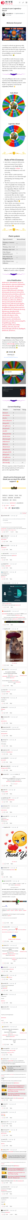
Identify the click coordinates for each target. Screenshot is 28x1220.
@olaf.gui (20, 290)
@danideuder (4, 810)
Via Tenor (14, 663)
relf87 (5, 789)
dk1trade (5, 553)
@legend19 (18, 296)
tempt (5, 689)
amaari (5, 1112)
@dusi (13, 323)
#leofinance (5, 495)
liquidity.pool (8, 603)
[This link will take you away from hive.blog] (7, 906)
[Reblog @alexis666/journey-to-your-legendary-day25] (3, 508)
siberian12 (6, 545)
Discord (15, 783)
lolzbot (6, 669)
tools (20, 929)
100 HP (15, 910)
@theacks (13, 300)
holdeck (5, 967)
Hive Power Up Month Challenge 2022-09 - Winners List (16, 1094)
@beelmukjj (5, 286)
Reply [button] (17, 531)
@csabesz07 (13, 292)
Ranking (2, 1075)
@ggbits (21, 304)
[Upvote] (3, 505)
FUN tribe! (18, 682)
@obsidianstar (16, 319)
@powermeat (6, 317)
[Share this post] (19, 508)
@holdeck (15, 329)
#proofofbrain (17, 497)
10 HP (8, 910)
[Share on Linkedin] (18, 508)
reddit (11, 675)
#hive (20, 495)
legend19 (5, 1197)
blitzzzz (5, 975)
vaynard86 (6, 816)
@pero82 (16, 327)
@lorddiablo (13, 282)
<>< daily (15, 932)
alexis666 (9, 13)
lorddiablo (6, 867)
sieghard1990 (6, 766)
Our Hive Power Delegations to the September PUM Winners (16, 1086)
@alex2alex (5, 321)
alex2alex (5, 1006)
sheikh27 (5, 1210)
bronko (5, 1104)
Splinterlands (19, 13)
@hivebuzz (16, 1082)
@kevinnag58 (15, 304)
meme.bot (7, 583)
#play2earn (11, 495)
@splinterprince (7, 319)
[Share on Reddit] (16, 508)
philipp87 (5, 563)
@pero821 (5, 988)
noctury (5, 572)
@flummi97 (21, 284)
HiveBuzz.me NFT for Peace (14, 939)
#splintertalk (10, 497)
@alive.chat (15, 618)
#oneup (16, 495)
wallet (23, 929)
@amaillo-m (5, 298)
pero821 (5, 983)
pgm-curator (7, 881)
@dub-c (18, 313)
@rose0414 (20, 292)
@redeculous (10, 296)
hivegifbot (7, 628)
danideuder (6, 806)
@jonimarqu (5, 311)
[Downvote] (4, 505)
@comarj (22, 309)
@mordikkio (16, 325)
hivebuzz (5, 1058)
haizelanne (6, 717)
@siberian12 (5, 282)
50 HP (12, 910)
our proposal (20, 1098)
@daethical (5, 294)
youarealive (7, 611)
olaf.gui (5, 739)
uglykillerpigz (6, 797)
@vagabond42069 (7, 325)
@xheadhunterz (7, 284)
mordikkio (6, 536)
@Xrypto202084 (6, 313)
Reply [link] (6, 508)
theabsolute (11, 952)
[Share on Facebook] (12, 508)
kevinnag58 (6, 1048)
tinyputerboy (6, 727)
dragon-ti (6, 697)
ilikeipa (5, 707)
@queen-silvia (14, 315)
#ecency (14, 500)
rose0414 (5, 758)
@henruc (22, 294)
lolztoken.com (23, 675)
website (17, 168)
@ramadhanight (7, 329)
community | (9, 932)
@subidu (12, 321)
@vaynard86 (14, 288)
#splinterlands (5, 500)
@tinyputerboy (6, 304)
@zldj (12, 307)
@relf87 (12, 286)
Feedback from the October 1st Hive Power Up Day (16, 1090)
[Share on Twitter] (14, 508)
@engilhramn (19, 286)
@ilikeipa (4, 327)
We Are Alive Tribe (20, 617)
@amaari (20, 282)
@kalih (14, 313)
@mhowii (16, 309)
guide (9, 915)
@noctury (15, 284)
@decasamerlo (15, 317)
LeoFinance (10, 1052)
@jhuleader (12, 305)
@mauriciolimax (14, 294)
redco (5, 1139)
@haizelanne (6, 288)
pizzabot (5, 774)
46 (10, 508)
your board (11, 1074)
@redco (12, 298)
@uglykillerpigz (6, 323)
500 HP (20, 910)
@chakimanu (6, 300)
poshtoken (6, 515)
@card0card (20, 305)
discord (3, 932)
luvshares (6, 926)
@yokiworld (5, 315)
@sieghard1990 (14, 311)
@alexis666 (4, 613)
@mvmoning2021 (20, 321)
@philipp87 (22, 329)
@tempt (4, 302)
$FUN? (13, 680)
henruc (5, 994)
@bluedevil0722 (8, 309)
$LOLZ (14, 676)
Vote (14, 1098)
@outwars (12, 330)
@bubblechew (19, 298)
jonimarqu (6, 1129)
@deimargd (5, 292)
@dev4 (4, 296)
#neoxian (4, 497)
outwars (5, 1121)
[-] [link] (25, 515)
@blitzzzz (19, 300)
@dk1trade (5, 330)
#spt (10, 500)
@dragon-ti (5, 305)
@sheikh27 (19, 302)
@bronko (10, 327)
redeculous (6, 1186)
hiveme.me (17, 605)
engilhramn (6, 750)
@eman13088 (6, 290)
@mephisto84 (11, 302)
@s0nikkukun (6, 307)
